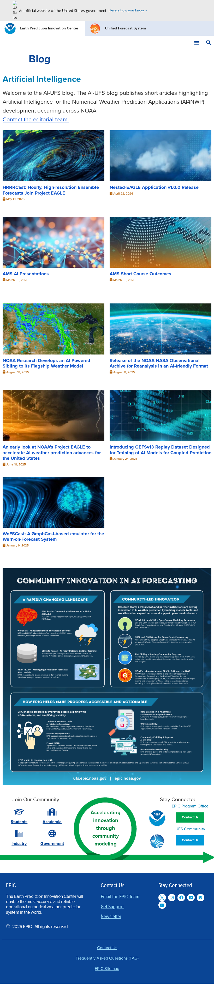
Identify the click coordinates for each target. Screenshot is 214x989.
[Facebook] (181, 897)
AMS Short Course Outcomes (140, 274)
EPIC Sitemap (107, 968)
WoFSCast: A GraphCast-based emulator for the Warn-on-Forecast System (53, 536)
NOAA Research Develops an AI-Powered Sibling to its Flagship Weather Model (46, 363)
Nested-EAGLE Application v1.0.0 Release (154, 187)
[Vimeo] (200, 897)
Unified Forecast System (125, 28)
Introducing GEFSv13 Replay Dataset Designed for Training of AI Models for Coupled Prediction (160, 450)
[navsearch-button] (209, 43)
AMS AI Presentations (26, 274)
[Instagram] (172, 897)
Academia (52, 821)
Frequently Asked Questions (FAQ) (107, 958)
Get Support (112, 907)
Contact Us (107, 947)
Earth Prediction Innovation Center (49, 28)
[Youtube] (162, 905)
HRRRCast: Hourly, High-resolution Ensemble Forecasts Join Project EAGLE (51, 190)
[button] (196, 42)
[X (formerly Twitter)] (162, 897)
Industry (19, 843)
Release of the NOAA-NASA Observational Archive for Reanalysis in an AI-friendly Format (159, 363)
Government (52, 843)
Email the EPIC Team (120, 897)
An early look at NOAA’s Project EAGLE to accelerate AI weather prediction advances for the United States (52, 452)
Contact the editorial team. (36, 119)
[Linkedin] (191, 897)
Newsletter (111, 916)
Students (19, 821)
